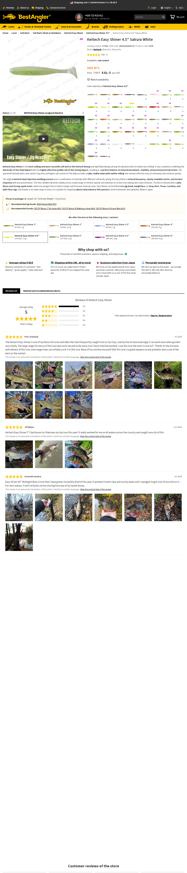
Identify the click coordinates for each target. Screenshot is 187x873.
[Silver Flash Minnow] (129, 144)
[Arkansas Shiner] (92, 94)
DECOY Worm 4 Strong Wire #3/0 (110, 208)
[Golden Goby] (129, 119)
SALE (153, 26)
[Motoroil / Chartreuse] (117, 131)
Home (5, 33)
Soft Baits (25, 33)
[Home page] (27, 17)
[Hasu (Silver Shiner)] (166, 119)
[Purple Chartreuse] (178, 131)
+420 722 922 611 (94, 15)
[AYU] (104, 94)
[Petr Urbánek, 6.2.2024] (19, 375)
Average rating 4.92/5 (21, 263)
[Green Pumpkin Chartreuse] (141, 119)
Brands (95, 26)
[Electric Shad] (178, 107)
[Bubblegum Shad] (154, 94)
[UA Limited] (154, 144)
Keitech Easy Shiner (73, 33)
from (95, 2)
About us (24, 7)
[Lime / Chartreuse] (104, 131)
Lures (11, 26)
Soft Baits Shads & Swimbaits (47, 33)
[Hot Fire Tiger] (178, 119)
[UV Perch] (166, 144)
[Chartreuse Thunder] (117, 107)
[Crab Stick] (141, 107)
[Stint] (141, 144)
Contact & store (57, 7)
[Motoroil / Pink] (129, 131)
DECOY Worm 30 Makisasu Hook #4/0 (78, 208)
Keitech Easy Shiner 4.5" (98, 33)
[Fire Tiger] (104, 119)
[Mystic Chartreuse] (141, 131)
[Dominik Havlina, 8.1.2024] (19, 507)
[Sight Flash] (117, 144)
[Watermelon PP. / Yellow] (92, 156)
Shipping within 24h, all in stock (73, 263)
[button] (77, 113)
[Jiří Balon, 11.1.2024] (19, 454)
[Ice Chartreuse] (92, 131)
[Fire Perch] (92, 119)
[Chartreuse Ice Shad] (166, 94)
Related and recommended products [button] (41, 291)
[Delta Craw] (154, 107)
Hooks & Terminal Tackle (38, 26)
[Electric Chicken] (166, 107)
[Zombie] (104, 156)
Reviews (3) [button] (11, 291)
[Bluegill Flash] (141, 94)
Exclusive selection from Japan (117, 263)
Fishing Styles (116, 26)
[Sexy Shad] (104, 144)
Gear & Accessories (71, 26)
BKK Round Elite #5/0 (46, 204)
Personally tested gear (158, 263)
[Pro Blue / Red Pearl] (166, 131)
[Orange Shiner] (154, 131)
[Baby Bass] (117, 94)
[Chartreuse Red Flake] (92, 107)
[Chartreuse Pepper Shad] (178, 94)
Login (153, 7)
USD (181, 8)
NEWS (137, 26)
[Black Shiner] (129, 94)
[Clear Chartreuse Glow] (129, 107)
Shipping (39, 7)
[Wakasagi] (178, 144)
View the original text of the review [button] (95, 357)
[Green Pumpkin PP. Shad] (154, 119)
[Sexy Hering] (92, 144)
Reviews (10, 7)
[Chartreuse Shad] (104, 107)
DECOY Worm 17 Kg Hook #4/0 (47, 208)
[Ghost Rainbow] (117, 119)
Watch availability (100, 79)
